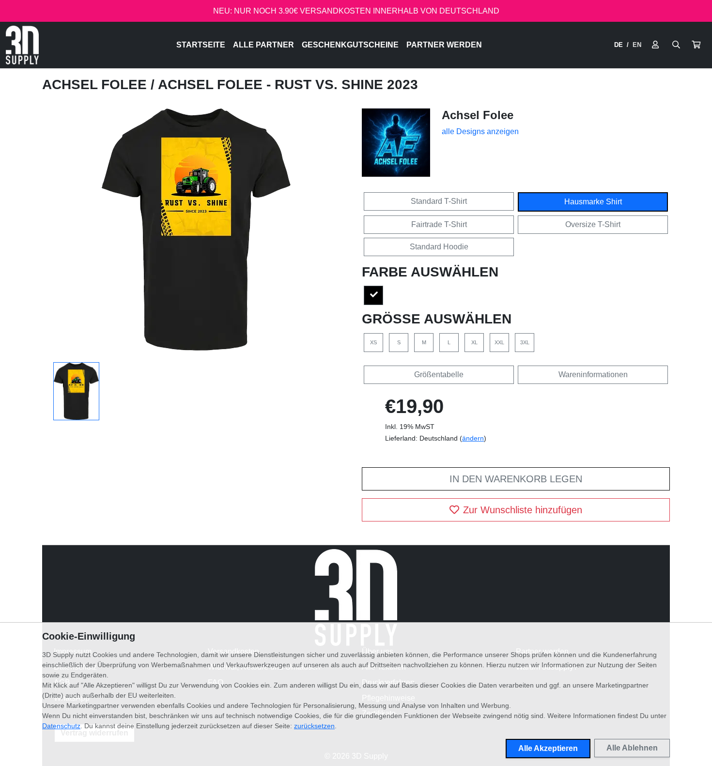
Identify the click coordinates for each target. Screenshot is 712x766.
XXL (499, 342)
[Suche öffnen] (676, 45)
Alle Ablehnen (632, 748)
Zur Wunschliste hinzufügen (522, 510)
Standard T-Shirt (439, 201)
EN (637, 44)
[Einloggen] (655, 45)
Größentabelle (439, 374)
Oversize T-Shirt (592, 224)
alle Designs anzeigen (480, 131)
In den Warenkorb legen (515, 479)
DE (618, 44)
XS (373, 342)
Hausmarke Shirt (593, 202)
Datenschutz (61, 726)
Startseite (200, 45)
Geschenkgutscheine (350, 45)
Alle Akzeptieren (548, 748)
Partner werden (444, 45)
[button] (696, 45)
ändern (473, 438)
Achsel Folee (96, 84)
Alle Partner (263, 45)
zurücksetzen (314, 726)
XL (474, 342)
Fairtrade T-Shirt (439, 224)
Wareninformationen (593, 374)
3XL (524, 342)
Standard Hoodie (439, 247)
